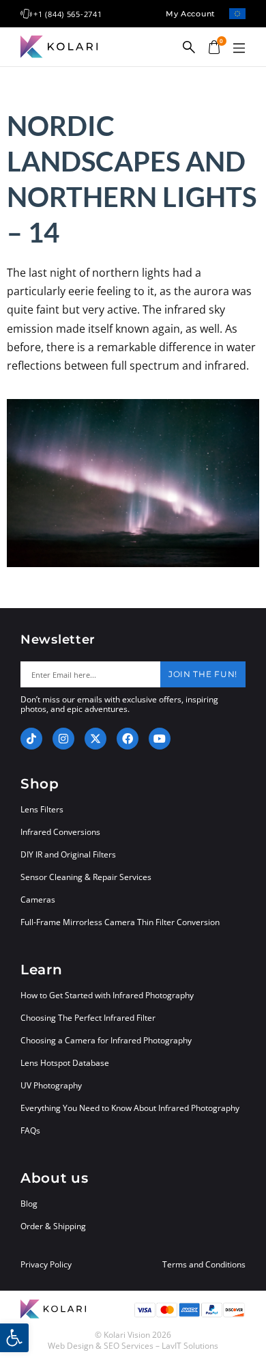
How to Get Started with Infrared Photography (107, 995)
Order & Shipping (53, 1226)
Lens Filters (41, 809)
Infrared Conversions (60, 832)
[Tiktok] (31, 739)
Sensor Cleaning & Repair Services (85, 877)
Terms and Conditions (204, 1264)
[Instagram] (63, 739)
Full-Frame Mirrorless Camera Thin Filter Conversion (120, 922)
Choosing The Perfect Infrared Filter (88, 1018)
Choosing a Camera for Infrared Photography (106, 1040)
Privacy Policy (46, 1264)
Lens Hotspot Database (64, 1063)
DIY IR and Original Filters (68, 854)
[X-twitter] (95, 739)
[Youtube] (160, 739)
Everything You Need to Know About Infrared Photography (129, 1108)
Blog (29, 1203)
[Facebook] (127, 739)
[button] (239, 48)
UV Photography (51, 1085)
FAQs (30, 1130)
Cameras (37, 899)
